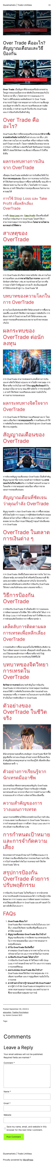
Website (7, 1115)
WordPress (28, 1160)
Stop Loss (15, 215)
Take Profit (29, 215)
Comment (9, 1063)
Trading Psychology (20, 1012)
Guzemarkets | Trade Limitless (17, 5)
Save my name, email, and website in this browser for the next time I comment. (26, 1128)
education (7, 1012)
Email (7, 1103)
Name (7, 1091)
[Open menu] (49, 5)
